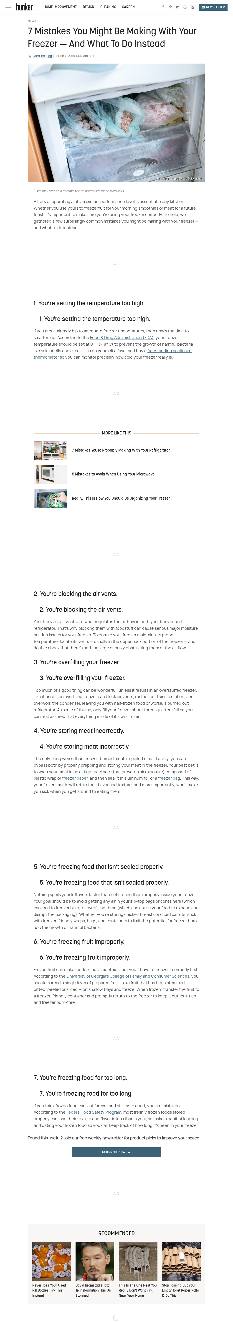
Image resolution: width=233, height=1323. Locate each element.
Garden (128, 7)
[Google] (185, 7)
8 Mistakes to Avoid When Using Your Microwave (113, 474)
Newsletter (215, 7)
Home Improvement (60, 7)
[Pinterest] (170, 7)
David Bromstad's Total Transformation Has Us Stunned (93, 1291)
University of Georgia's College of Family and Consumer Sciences (127, 976)
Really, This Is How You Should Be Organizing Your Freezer (121, 498)
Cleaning (108, 7)
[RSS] (192, 7)
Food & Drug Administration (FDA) (122, 338)
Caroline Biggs (43, 56)
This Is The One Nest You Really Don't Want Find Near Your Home (138, 1291)
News (32, 21)
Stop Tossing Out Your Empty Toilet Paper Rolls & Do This (180, 1291)
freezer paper (75, 778)
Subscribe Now (113, 1152)
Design (88, 7)
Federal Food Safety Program (93, 1112)
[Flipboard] (178, 7)
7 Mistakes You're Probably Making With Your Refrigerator (121, 450)
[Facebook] (163, 7)
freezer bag (169, 778)
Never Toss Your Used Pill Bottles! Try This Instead (49, 1291)
